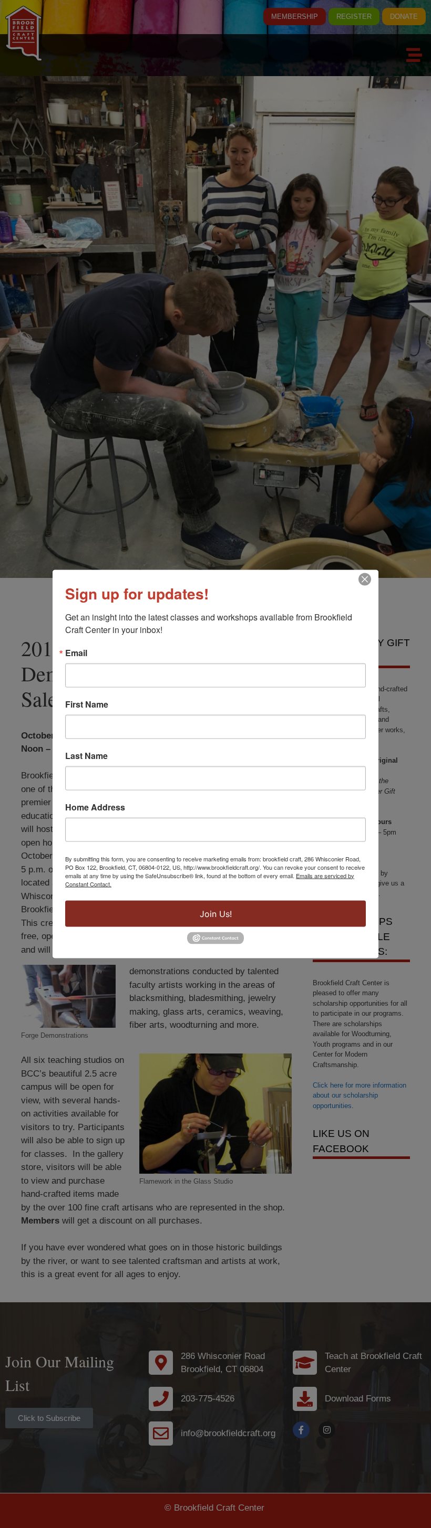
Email (76, 652)
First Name (86, 704)
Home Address (95, 807)
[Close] (364, 579)
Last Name (86, 755)
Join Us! (216, 913)
